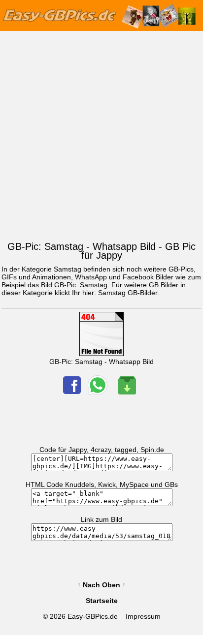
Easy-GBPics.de (93, 616)
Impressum (143, 616)
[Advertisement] (101, 133)
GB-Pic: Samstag (80, 285)
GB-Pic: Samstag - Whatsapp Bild (101, 361)
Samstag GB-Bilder (127, 293)
